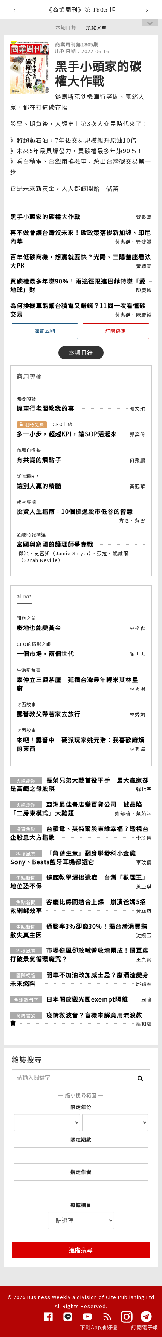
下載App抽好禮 (98, 1327)
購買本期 (44, 331)
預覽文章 (96, 27)
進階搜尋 (81, 1250)
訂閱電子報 (144, 1327)
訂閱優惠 (115, 331)
